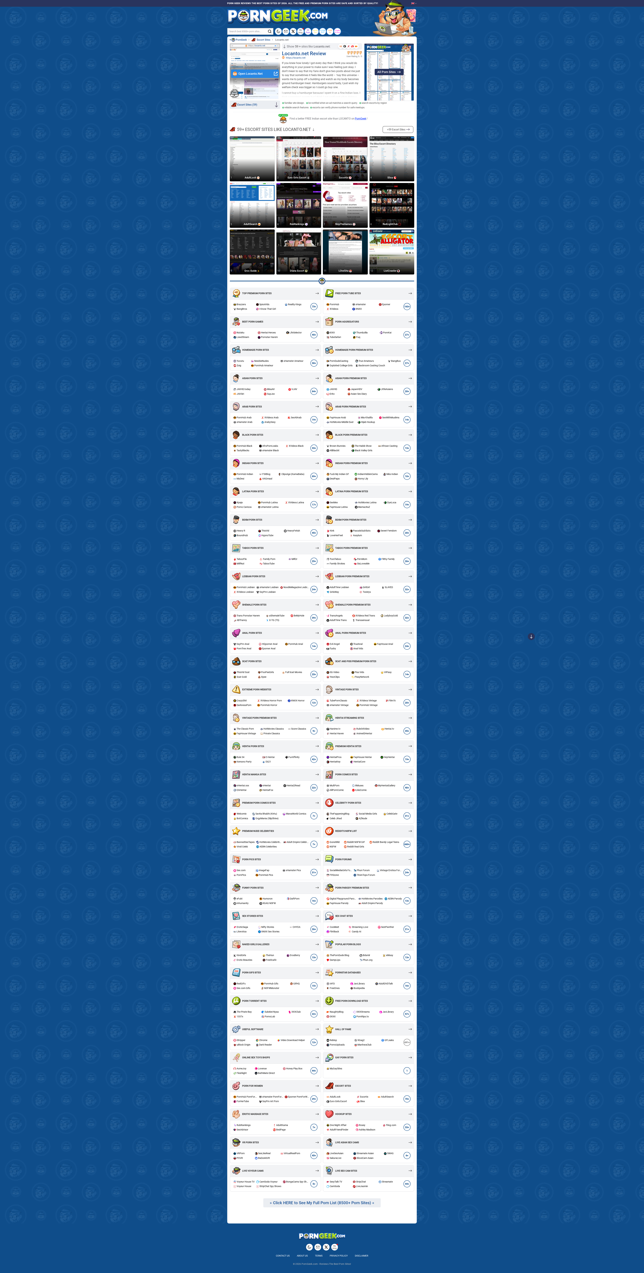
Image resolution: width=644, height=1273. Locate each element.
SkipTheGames (344, 224)
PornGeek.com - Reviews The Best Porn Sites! (326, 1264)
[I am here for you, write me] (285, 31)
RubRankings (297, 224)
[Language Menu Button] (414, 3)
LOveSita (344, 270)
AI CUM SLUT (322, 31)
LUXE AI (330, 31)
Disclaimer (361, 1255)
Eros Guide (251, 270)
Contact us (283, 1255)
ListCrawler (390, 270)
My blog (301, 31)
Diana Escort (297, 270)
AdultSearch (251, 224)
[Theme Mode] (309, 1247)
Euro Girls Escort (297, 177)
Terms (319, 1255)
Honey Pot (315, 31)
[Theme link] (278, 31)
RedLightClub (390, 224)
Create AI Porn (337, 31)
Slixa (390, 177)
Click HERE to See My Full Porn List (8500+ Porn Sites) (322, 1202)
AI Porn (308, 31)
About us (302, 1255)
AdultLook (251, 177)
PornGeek (360, 118)
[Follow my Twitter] (293, 31)
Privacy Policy (339, 1255)
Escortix (344, 177)
